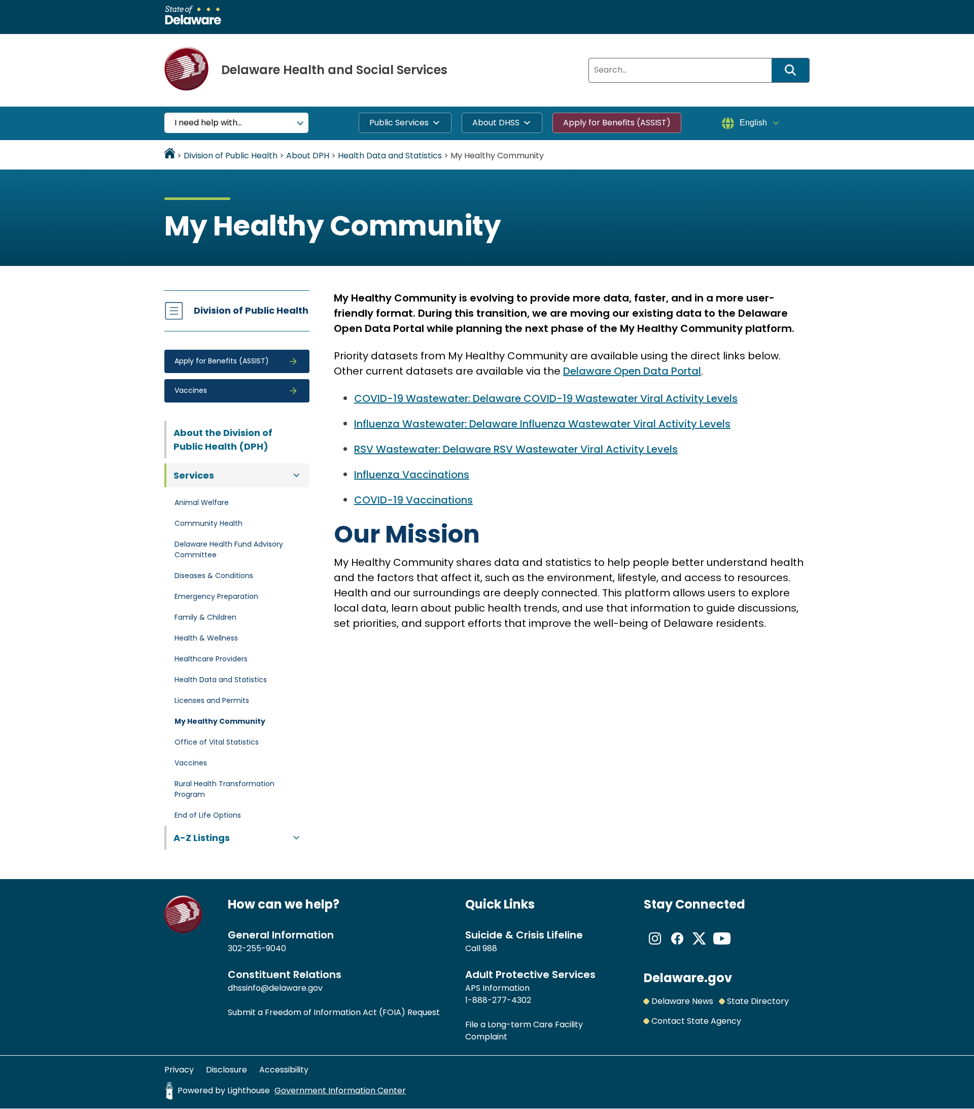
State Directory (758, 1001)
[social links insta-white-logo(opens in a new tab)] (655, 947)
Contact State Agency (696, 1021)
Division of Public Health (251, 310)
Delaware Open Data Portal (632, 371)
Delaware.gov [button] (688, 977)
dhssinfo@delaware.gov (275, 988)
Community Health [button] (208, 523)
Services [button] (193, 475)
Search (794, 70)
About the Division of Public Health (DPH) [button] (222, 439)
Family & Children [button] (205, 617)
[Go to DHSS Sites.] (169, 155)
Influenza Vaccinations (411, 474)
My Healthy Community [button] (220, 721)
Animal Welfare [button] (202, 502)
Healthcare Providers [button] (211, 659)
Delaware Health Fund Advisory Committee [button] (229, 549)
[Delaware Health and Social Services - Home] (183, 930)
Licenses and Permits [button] (212, 700)
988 (489, 948)
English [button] (753, 122)
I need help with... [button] (208, 122)
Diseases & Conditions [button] (214, 575)
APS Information (497, 988)
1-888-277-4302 (498, 1000)
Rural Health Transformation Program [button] (224, 789)
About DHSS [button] (495, 122)
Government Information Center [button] (340, 1090)
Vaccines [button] (191, 763)
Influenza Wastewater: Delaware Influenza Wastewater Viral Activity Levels (542, 424)
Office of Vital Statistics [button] (217, 742)
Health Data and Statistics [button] (221, 680)
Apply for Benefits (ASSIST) (617, 122)
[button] (236, 361)
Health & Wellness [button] (206, 638)
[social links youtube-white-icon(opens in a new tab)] (722, 947)
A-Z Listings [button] (201, 837)
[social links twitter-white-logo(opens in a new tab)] (699, 947)
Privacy (179, 1070)
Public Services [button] (399, 122)
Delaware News (682, 1001)
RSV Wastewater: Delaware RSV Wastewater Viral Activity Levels (516, 449)
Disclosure (226, 1070)
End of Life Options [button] (208, 815)
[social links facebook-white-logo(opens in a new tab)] (677, 947)
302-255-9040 (257, 948)
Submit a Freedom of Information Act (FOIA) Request (334, 1012)
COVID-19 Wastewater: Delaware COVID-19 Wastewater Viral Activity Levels (546, 398)
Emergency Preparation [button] (216, 596)
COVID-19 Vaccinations (413, 500)
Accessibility (283, 1070)
